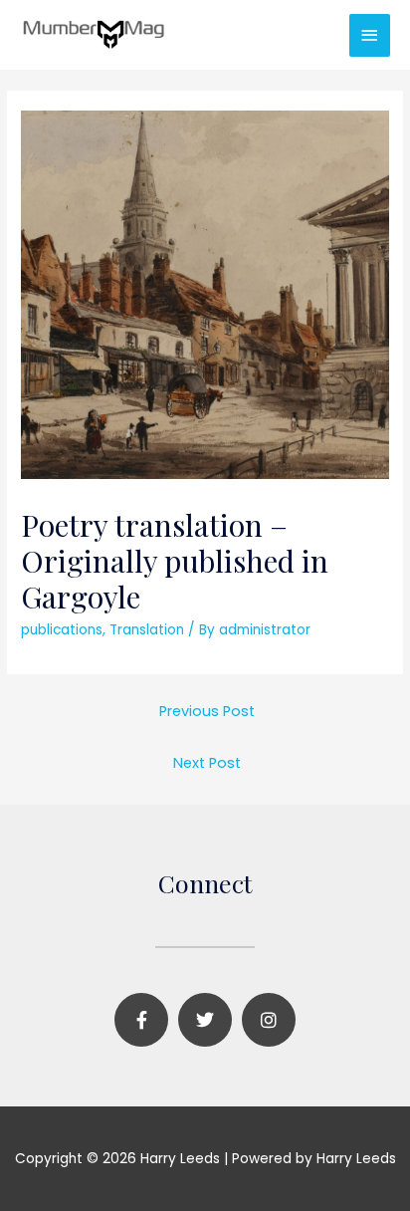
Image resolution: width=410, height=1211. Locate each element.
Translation (146, 629)
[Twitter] (205, 1020)
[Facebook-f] (141, 1020)
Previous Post (207, 711)
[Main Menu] (370, 35)
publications (61, 629)
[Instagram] (269, 1020)
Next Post (207, 763)
